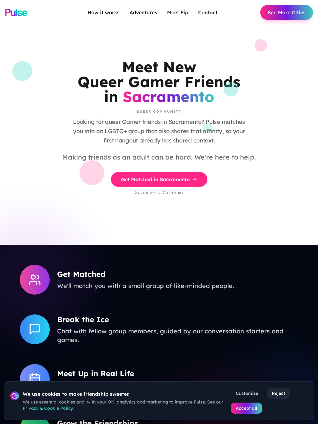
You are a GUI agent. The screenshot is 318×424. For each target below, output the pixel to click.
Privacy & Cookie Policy (48, 408)
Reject (278, 393)
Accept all (246, 408)
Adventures (143, 12)
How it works (104, 12)
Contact (207, 12)
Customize (247, 393)
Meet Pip (177, 12)
